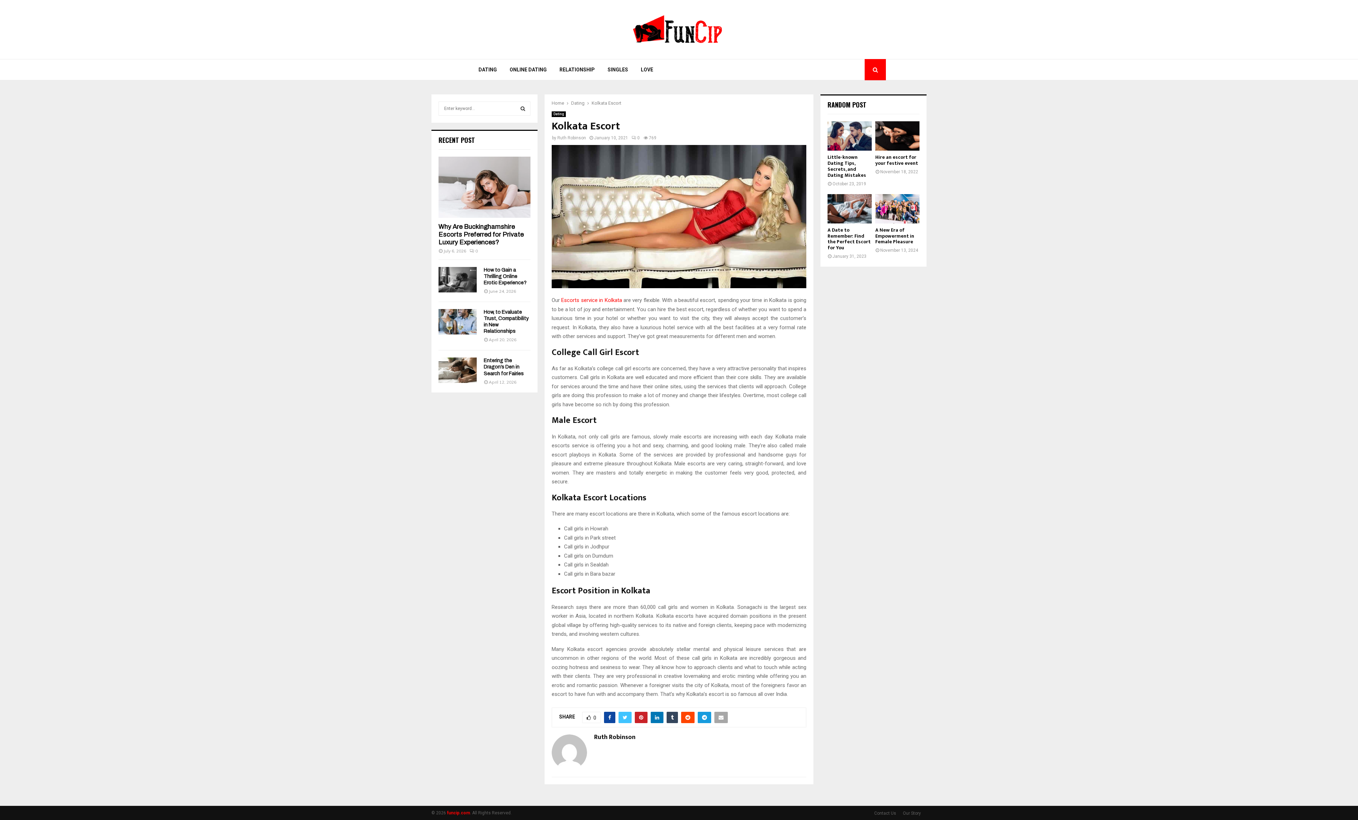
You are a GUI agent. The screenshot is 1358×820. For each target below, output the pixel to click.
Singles (618, 69)
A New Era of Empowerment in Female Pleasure (894, 236)
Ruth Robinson (571, 137)
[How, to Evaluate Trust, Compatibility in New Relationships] (458, 322)
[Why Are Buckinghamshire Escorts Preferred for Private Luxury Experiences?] (484, 187)
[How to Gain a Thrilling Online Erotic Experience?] (458, 279)
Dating (487, 69)
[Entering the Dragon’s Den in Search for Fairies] (458, 370)
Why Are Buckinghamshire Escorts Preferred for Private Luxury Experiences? (481, 234)
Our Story (912, 813)
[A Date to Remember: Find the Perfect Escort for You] (850, 208)
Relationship (577, 69)
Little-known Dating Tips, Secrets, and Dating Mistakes (847, 166)
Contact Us (885, 813)
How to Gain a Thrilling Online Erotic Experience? (505, 276)
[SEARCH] (522, 108)
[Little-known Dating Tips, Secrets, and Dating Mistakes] (850, 136)
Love (647, 69)
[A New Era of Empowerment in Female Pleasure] (897, 208)
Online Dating (528, 69)
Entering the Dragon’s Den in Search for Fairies (504, 367)
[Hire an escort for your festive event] (897, 136)
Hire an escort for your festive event (896, 160)
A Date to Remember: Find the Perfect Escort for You (849, 239)
